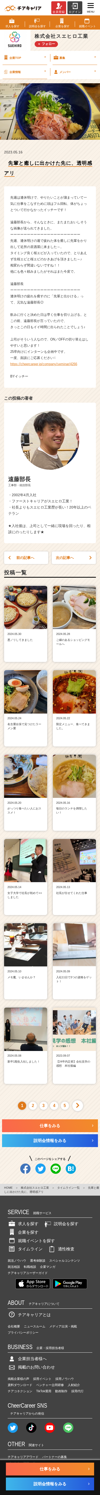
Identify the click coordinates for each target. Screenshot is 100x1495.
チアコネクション (20, 1391)
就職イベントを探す (36, 1241)
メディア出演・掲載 (63, 1326)
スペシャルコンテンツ (64, 1260)
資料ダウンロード (20, 1385)
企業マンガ (47, 1267)
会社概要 (14, 1326)
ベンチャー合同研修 (50, 1385)
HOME (8, 1187)
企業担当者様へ (32, 1358)
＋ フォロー (46, 44)
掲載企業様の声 (18, 1379)
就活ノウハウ (17, 1260)
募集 (77, 57)
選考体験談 (37, 1260)
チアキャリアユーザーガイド (28, 1273)
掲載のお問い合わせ (36, 1367)
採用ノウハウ (64, 1379)
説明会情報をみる (50, 1140)
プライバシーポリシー (23, 1332)
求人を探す (28, 1224)
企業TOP (27, 57)
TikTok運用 (43, 1391)
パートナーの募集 (54, 1457)
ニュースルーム (34, 1326)
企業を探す (28, 1232)
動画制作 (61, 1391)
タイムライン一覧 (68, 1187)
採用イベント (42, 1379)
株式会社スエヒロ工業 (35, 1187)
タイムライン (30, 1249)
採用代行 (77, 1391)
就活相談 (14, 1267)
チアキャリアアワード (23, 1457)
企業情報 (27, 71)
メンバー (77, 71)
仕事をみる (50, 1125)
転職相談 (30, 1267)
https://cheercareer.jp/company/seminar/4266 (43, 364)
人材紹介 (74, 1385)
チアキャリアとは (34, 1315)
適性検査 (66, 1249)
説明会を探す (66, 1224)
